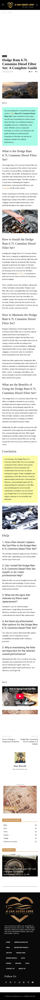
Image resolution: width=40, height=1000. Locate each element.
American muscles (9, 866)
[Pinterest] (14, 76)
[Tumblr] (23, 982)
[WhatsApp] (20, 76)
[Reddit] (19, 982)
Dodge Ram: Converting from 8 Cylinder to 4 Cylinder (29, 741)
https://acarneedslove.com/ (20, 769)
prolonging (6, 188)
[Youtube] (32, 982)
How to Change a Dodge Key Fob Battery (10, 740)
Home (4, 12)
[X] (9, 76)
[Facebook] (4, 76)
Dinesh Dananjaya (9, 874)
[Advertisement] (20, 34)
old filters (20, 273)
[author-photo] (20, 763)
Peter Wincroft (20, 766)
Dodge (10, 12)
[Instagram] (10, 982)
